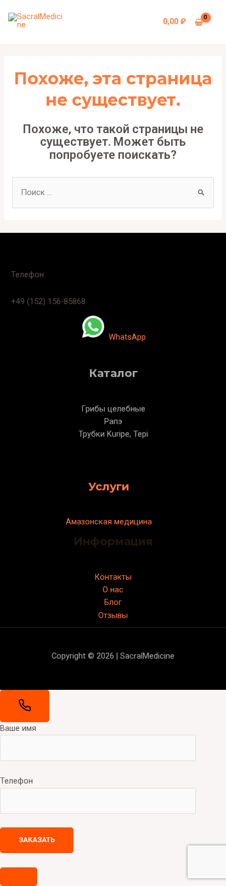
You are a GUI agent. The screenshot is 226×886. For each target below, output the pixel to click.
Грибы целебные (113, 409)
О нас (113, 590)
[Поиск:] (112, 192)
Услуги (108, 486)
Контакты (113, 577)
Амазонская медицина (109, 522)
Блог (113, 602)
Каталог (113, 373)
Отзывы (113, 615)
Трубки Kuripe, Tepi (113, 434)
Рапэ (113, 421)
